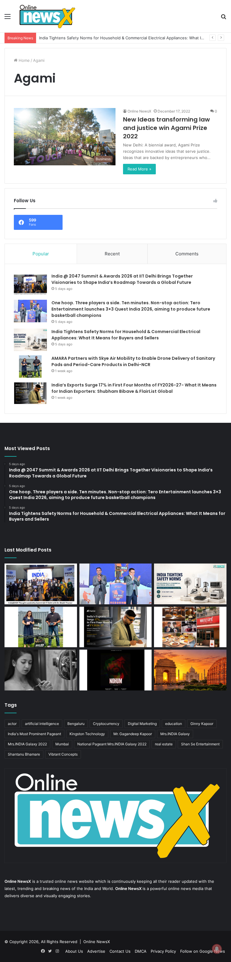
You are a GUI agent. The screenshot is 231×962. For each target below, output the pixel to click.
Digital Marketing (142, 723)
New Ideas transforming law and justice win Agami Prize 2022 (166, 127)
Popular (40, 254)
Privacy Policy (163, 951)
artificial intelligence (42, 723)
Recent (112, 254)
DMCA (140, 951)
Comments (187, 254)
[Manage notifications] (217, 949)
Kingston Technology (87, 734)
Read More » (139, 169)
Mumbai (62, 744)
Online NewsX (139, 111)
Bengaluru (76, 723)
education (173, 723)
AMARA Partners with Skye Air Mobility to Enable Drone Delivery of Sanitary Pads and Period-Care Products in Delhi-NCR (133, 361)
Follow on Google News (202, 951)
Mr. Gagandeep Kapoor (132, 734)
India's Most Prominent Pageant (34, 734)
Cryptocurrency (106, 723)
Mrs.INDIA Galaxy (175, 734)
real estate (164, 744)
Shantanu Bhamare (24, 754)
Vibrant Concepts (63, 754)
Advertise (96, 951)
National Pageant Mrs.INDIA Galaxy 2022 (111, 744)
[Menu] (8, 18)
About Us (74, 951)
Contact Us (120, 951)
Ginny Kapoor (201, 723)
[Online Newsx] (46, 16)
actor (12, 723)
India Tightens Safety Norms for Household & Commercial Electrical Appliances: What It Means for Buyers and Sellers (125, 335)
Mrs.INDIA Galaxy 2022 (27, 744)
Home (23, 60)
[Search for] (223, 18)
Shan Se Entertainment (200, 744)
